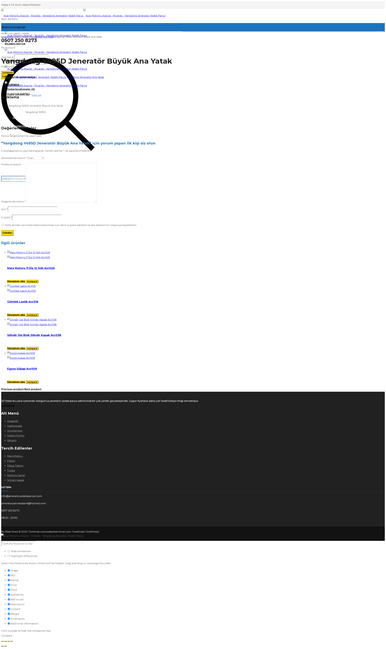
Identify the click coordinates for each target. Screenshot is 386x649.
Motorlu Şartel (16, 475)
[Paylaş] (8, 641)
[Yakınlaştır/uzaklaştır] (2, 641)
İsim (4, 209)
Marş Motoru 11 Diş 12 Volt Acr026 (31, 268)
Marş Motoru (15, 456)
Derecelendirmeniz (14, 158)
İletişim (11, 440)
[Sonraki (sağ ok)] (5, 646)
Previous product (12, 389)
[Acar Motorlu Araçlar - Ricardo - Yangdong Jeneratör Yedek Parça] (83, 15)
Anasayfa (6, 37)
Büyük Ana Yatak (44, 37)
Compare (7, 72)
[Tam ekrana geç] (5, 641)
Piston (11, 460)
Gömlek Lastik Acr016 (22, 301)
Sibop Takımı (15, 465)
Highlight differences (23, 556)
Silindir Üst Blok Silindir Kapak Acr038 (34, 335)
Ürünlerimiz (14, 430)
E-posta (6, 217)
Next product (32, 389)
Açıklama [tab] (13, 84)
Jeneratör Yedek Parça (23, 37)
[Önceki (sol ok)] (2, 646)
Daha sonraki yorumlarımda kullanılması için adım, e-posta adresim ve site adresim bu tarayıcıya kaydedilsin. (71, 225)
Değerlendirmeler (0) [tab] (21, 89)
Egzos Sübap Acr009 (22, 368)
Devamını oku (16, 281)
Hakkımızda (14, 426)
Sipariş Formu (15, 435)
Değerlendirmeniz (13, 201)
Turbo (11, 470)
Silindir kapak (15, 480)
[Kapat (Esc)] (11, 641)
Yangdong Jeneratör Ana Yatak (85, 77)
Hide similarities (20, 551)
